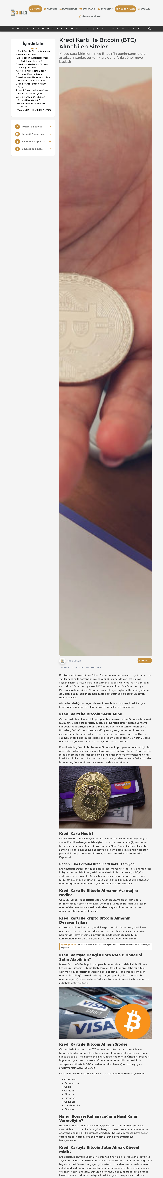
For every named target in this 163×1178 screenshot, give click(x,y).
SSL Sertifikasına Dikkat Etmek (33, 105)
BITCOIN (36, 9)
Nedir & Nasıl (127, 9)
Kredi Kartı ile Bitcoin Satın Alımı (33, 51)
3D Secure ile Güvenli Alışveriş (36, 110)
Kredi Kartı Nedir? (27, 54)
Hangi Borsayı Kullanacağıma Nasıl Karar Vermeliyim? (33, 92)
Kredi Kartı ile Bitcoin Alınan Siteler (32, 85)
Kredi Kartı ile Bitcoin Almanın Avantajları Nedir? (33, 66)
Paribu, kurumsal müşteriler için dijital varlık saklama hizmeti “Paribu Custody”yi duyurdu (105, 946)
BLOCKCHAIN (69, 9)
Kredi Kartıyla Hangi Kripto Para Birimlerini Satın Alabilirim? (34, 79)
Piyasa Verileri (91, 16)
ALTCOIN (52, 9)
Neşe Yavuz (74, 660)
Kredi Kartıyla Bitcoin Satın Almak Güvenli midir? (31, 98)
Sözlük (145, 9)
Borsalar (89, 9)
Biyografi (107, 9)
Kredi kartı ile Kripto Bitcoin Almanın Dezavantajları (32, 72)
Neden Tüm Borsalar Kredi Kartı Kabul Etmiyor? (34, 59)
